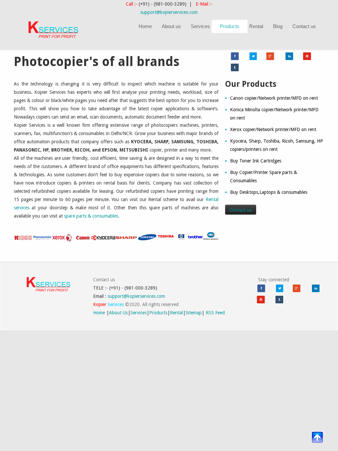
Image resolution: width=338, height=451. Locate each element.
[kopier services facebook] (234, 56)
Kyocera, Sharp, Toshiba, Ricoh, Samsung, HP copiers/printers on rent (276, 145)
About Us (118, 312)
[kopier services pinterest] (307, 56)
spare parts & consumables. (91, 216)
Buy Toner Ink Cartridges (255, 160)
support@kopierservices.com (169, 12)
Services (200, 26)
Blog (278, 26)
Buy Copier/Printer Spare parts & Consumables (263, 176)
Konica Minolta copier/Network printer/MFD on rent (274, 114)
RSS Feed (215, 312)
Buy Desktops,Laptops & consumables (268, 192)
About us (171, 26)
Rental (256, 26)
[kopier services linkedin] (289, 56)
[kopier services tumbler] (234, 67)
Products (229, 26)
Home (145, 26)
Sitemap (194, 312)
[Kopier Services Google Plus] (270, 56)
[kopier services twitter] (252, 56)
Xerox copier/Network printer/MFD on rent (273, 129)
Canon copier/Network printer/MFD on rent (274, 98)
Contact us (304, 26)
